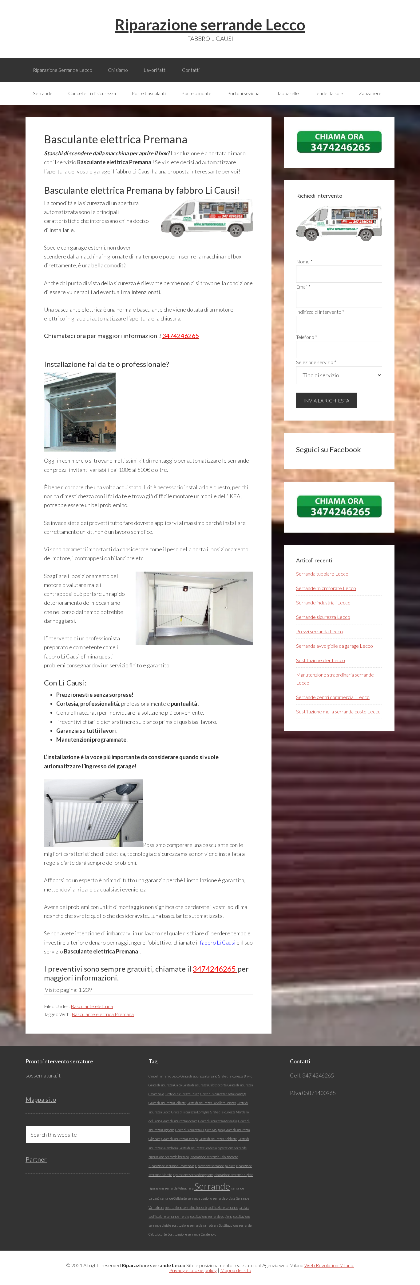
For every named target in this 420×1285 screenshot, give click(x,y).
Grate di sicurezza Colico (182, 1094)
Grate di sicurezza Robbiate (218, 1139)
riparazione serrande (232, 1148)
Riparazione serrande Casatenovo (171, 1166)
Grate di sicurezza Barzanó (198, 1076)
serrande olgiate (224, 1198)
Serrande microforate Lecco (326, 588)
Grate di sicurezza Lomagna (190, 1112)
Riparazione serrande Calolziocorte (214, 1157)
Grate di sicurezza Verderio (198, 1148)
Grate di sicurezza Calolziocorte (205, 1085)
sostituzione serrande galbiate (228, 1207)
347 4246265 (317, 1075)
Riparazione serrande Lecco (210, 24)
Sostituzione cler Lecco (320, 660)
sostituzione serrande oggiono (211, 1216)
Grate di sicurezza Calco (165, 1085)
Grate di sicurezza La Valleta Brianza (211, 1103)
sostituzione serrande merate (169, 1216)
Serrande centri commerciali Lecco (333, 697)
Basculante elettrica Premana (103, 1014)
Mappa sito (41, 1099)
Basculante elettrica (92, 1006)
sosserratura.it (43, 1075)
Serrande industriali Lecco (323, 602)
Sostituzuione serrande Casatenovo (192, 1234)
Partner (36, 1159)
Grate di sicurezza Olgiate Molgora (199, 1130)
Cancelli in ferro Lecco (164, 1076)
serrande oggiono (200, 1198)
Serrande (212, 1186)
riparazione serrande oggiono (193, 1175)
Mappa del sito (235, 1270)
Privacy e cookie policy (193, 1270)
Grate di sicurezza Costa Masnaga (223, 1094)
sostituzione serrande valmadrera (195, 1225)
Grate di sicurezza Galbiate (167, 1103)
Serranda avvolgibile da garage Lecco (334, 646)
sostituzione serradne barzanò (186, 1207)
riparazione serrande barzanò (169, 1157)
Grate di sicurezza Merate (179, 1121)
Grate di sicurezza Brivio (235, 1076)
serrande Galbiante (173, 1198)
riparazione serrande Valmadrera (171, 1188)
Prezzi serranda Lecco (319, 631)
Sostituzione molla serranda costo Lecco (338, 711)
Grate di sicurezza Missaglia (217, 1121)
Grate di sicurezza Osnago (179, 1139)
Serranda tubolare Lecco (322, 574)
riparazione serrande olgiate (233, 1175)
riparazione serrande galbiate (215, 1166)
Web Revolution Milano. (329, 1265)
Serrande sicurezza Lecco (323, 617)
